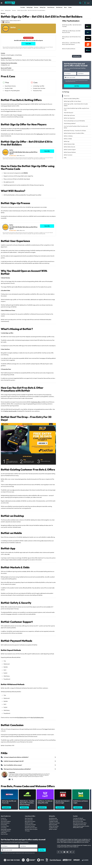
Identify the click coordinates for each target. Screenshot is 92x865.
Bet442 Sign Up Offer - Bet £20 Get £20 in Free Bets (72, 25)
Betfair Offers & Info (21, 155)
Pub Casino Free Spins (30, 826)
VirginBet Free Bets (53, 821)
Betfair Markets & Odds (69, 144)
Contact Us (3, 818)
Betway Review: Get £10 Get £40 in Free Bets (71, 37)
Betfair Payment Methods (70, 152)
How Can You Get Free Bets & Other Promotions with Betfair (76, 127)
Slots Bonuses (59, 7)
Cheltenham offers (36, 402)
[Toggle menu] (1, 2)
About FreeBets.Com (6, 816)
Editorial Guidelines (5, 823)
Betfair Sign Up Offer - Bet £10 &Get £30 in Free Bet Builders (76, 104)
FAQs (65, 157)
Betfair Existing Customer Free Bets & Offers (74, 133)
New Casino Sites (29, 819)
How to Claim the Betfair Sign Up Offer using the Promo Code (76, 109)
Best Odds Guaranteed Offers (80, 823)
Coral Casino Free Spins (30, 824)
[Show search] (80, 3)
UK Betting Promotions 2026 (79, 824)
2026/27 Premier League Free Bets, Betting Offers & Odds (81, 826)
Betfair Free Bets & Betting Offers (71, 98)
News (65, 7)
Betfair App (66, 141)
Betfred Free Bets (53, 824)
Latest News (3, 832)
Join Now (76, 86)
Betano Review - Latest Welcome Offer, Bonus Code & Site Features (71, 43)
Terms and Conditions (6, 821)
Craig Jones (7, 22)
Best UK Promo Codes (78, 821)
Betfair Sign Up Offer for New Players (72, 101)
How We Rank (4, 819)
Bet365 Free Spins (29, 823)
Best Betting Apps (53, 818)
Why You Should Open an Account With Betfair (74, 120)
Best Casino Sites (29, 818)
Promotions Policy (5, 826)
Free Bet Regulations (5, 831)
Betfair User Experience (69, 118)
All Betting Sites (76, 56)
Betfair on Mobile (68, 138)
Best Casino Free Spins (30, 821)
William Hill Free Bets (54, 826)
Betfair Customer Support (70, 149)
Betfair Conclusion (68, 155)
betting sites (40, 134)
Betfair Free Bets (53, 829)
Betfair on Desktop (68, 136)
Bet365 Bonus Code (53, 819)
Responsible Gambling (6, 829)
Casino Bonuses (50, 7)
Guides (70, 7)
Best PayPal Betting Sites (37, 717)
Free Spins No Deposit (78, 818)
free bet (20, 115)
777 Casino (27, 831)
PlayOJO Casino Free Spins (31, 827)
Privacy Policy (4, 824)
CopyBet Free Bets (53, 827)
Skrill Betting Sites (22, 717)
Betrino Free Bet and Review (68, 48)
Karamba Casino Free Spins (31, 829)
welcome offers (25, 128)
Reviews (36, 7)
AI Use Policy (4, 827)
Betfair (11, 150)
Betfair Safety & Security (69, 146)
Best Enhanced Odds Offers (79, 819)
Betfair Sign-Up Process (69, 115)
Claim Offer (28, 43)
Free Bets (22, 7)
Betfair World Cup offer (11, 411)
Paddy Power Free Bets (54, 823)
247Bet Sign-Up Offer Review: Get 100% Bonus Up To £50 (71, 31)
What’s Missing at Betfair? (70, 123)
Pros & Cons (66, 95)
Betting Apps (30, 7)
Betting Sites (52, 816)
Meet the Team (4, 834)
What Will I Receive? (68, 112)
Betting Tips (42, 7)
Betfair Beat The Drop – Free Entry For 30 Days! (75, 130)
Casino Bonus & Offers (30, 816)
